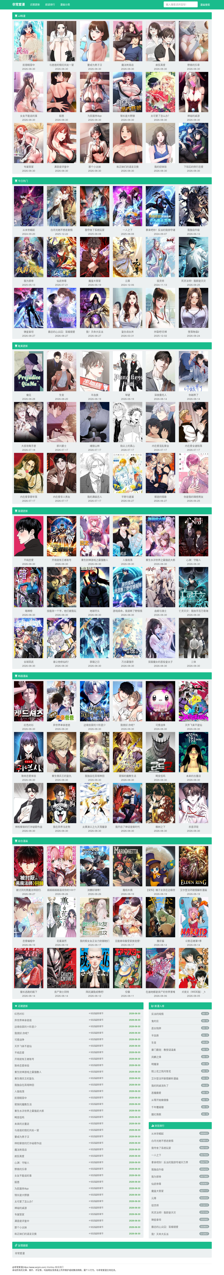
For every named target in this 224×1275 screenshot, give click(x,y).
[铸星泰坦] (28, 307)
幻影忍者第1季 (194, 941)
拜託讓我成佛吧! (95, 991)
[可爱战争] (160, 701)
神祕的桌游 (193, 115)
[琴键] (127, 371)
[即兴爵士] (61, 421)
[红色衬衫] (28, 701)
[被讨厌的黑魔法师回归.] (28, 866)
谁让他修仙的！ (61, 661)
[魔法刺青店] (127, 41)
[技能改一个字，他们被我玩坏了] (61, 587)
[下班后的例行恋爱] (193, 142)
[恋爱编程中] (28, 917)
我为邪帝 (29, 280)
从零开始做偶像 (160, 1100)
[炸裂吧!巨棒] (160, 307)
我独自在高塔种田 (94, 775)
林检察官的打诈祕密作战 (28, 826)
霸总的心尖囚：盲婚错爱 (61, 331)
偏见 (28, 395)
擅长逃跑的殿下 (28, 991)
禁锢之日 (95, 661)
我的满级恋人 (94, 496)
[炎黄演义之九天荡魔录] (94, 802)
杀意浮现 (193, 826)
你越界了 (193, 395)
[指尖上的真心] (127, 421)
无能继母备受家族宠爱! (127, 941)
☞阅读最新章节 (96, 1013)
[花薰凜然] (61, 917)
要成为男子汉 (94, 64)
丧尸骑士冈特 (61, 991)
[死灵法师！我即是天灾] (193, 256)
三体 (193, 661)
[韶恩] (61, 91)
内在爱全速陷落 (193, 445)
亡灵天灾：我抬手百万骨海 (193, 610)
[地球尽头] (94, 587)
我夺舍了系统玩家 (94, 230)
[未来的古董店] (193, 752)
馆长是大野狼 (127, 115)
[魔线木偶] (127, 866)
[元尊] (127, 256)
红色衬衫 (29, 725)
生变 (61, 395)
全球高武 (29, 661)
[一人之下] (127, 206)
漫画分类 (65, 4)
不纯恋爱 (29, 560)
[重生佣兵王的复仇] (61, 752)
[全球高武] (28, 637)
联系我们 (59, 1267)
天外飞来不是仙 (193, 725)
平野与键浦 (127, 496)
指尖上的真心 (127, 445)
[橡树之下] (160, 802)
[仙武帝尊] (61, 256)
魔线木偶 (127, 890)
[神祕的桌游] (193, 91)
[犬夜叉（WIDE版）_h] (193, 967)
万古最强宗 (127, 661)
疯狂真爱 (160, 64)
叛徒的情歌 (160, 496)
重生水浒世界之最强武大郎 (160, 560)
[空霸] (127, 967)
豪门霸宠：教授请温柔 (163, 1049)
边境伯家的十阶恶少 (95, 725)
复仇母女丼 (127, 331)
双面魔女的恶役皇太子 (160, 661)
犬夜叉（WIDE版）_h (193, 991)
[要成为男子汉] (94, 41)
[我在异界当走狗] (61, 802)
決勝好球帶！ (94, 890)
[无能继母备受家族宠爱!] (127, 917)
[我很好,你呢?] (127, 701)
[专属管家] (28, 142)
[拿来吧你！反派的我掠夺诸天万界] (160, 206)
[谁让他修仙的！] (61, 637)
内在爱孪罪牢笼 (28, 496)
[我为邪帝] (28, 256)
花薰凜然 (61, 941)
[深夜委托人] (160, 371)
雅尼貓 (160, 941)
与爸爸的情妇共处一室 (61, 64)
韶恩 (61, 115)
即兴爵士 (61, 445)
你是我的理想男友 (193, 496)
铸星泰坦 (29, 331)
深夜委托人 (160, 395)
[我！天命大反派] (94, 307)
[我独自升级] (193, 206)
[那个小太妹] (94, 142)
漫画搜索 (205, 4)
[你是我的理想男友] (193, 472)
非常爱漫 (18, 4)
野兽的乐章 (193, 64)
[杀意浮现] (193, 802)
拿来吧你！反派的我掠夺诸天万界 (169, 1162)
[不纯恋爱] (28, 536)
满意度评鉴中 (61, 166)
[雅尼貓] (160, 917)
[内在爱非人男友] (61, 472)
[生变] (61, 371)
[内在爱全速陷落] (193, 421)
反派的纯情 (157, 1013)
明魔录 (155, 1064)
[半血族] (94, 371)
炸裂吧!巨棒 (160, 331)
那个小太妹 (95, 166)
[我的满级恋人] (94, 472)
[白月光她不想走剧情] (61, 206)
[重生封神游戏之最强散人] (94, 536)
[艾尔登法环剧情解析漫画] (193, 866)
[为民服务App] (94, 91)
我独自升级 (193, 230)
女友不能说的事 (28, 115)
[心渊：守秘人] (193, 536)
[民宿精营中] (28, 41)
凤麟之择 (156, 1057)
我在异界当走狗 (61, 826)
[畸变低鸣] (160, 752)
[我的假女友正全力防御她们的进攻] (94, 917)
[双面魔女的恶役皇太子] (160, 637)
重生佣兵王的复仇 (61, 775)
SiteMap (51, 1267)
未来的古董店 (193, 775)
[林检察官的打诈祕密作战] (28, 802)
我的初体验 (160, 166)
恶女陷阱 (156, 1028)
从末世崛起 (29, 230)
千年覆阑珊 (157, 1107)
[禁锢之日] (94, 637)
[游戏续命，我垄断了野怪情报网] (127, 587)
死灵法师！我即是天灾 (193, 280)
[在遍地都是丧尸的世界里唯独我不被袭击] (160, 967)
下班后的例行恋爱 (193, 166)
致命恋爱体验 (28, 775)
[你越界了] (193, 371)
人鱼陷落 (127, 560)
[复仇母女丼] (127, 307)
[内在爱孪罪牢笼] (28, 472)
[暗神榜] (28, 587)
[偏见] (28, 371)
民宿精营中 (29, 64)
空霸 (127, 991)
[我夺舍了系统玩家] (94, 206)
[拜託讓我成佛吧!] (94, 967)
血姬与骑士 (160, 610)
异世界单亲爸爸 (61, 725)
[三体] (193, 637)
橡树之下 (160, 826)
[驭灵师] (160, 256)
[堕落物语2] (193, 307)
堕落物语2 (193, 331)
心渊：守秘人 (193, 560)
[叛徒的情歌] (160, 472)
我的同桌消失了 (160, 1085)
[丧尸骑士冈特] (61, 967)
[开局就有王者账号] (61, 536)
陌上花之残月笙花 (161, 1071)
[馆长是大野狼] (127, 91)
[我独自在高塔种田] (94, 752)
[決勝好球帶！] (94, 866)
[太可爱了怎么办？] (160, 91)
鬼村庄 (155, 1021)
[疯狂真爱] (160, 41)
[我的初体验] (160, 142)
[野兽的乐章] (193, 41)
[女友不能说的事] (28, 91)
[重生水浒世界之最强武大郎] (160, 536)
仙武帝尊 (61, 280)
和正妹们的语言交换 (128, 166)
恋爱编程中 (29, 941)
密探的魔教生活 (127, 775)
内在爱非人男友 (61, 496)
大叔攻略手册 (28, 445)
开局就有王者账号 (61, 560)
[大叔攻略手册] (28, 421)
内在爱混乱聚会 (160, 445)
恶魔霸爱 (156, 1092)
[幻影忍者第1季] (193, 917)
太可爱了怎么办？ (160, 115)
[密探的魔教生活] (127, 752)
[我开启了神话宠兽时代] (127, 802)
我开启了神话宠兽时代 (127, 826)
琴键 (127, 395)
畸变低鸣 (160, 775)
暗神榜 (28, 610)
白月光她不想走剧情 (62, 230)
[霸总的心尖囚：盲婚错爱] (61, 307)
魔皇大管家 (95, 280)
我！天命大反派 (94, 331)
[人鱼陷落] (127, 536)
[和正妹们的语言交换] (127, 142)
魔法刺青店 (127, 64)
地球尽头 (95, 610)
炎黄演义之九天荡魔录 (94, 826)
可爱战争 (160, 725)
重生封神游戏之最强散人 (94, 560)
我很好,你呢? (127, 725)
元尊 (127, 280)
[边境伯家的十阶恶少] (94, 701)
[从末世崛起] (28, 206)
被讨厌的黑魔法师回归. (28, 890)
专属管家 (29, 166)
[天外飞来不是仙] (193, 701)
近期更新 (35, 4)
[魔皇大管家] (94, 256)
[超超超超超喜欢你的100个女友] (61, 866)
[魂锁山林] (94, 421)
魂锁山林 (95, 445)
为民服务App (95, 115)
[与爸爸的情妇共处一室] (61, 41)
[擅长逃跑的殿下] (28, 967)
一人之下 (127, 230)
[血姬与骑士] (160, 587)
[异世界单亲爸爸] (61, 701)
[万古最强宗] (127, 637)
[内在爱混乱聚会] (160, 421)
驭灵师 (160, 280)
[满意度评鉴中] (61, 142)
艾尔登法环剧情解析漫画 (193, 890)
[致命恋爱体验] (28, 752)
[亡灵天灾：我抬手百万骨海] (193, 587)
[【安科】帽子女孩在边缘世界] (160, 866)
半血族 (94, 395)
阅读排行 (50, 4)
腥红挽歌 (156, 1114)
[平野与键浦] (127, 472)
